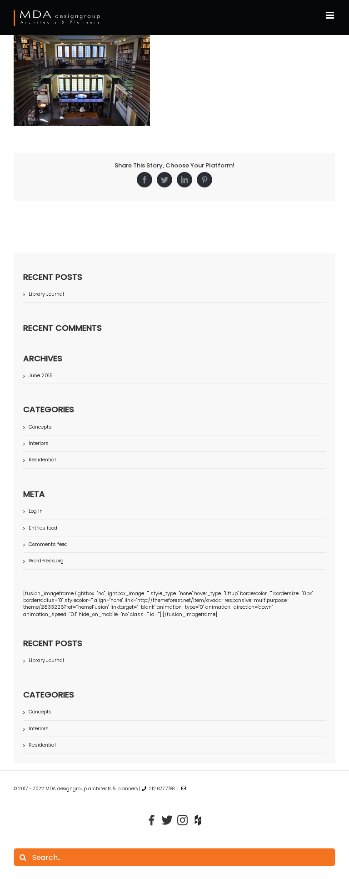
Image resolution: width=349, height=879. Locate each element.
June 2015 (41, 375)
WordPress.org (46, 560)
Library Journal (46, 294)
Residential (42, 459)
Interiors (39, 443)
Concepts (40, 427)
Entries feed (43, 527)
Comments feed (48, 544)
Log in (36, 511)
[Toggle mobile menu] (330, 15)
